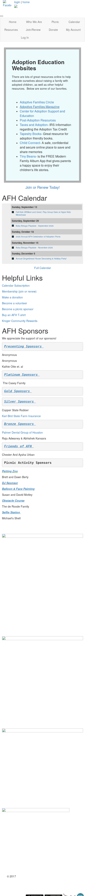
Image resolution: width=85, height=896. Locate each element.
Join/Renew (33, 30)
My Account (73, 30)
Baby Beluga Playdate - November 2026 (34, 247)
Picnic (55, 22)
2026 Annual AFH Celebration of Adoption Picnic (38, 236)
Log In (25, 37)
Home (12, 22)
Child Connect (30, 142)
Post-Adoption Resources (38, 120)
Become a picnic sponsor (17, 309)
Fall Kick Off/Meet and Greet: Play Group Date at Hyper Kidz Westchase (43, 213)
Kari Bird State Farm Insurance (21, 416)
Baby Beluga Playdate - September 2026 (35, 225)
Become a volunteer (14, 303)
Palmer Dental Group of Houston (22, 432)
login (17, 2)
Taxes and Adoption (34, 124)
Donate (53, 30)
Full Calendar (42, 268)
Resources (11, 30)
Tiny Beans (28, 156)
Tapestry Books (30, 133)
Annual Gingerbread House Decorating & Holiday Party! (41, 258)
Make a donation (12, 297)
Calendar (74, 22)
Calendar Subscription (16, 285)
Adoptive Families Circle (37, 102)
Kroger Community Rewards (19, 321)
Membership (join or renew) (19, 291)
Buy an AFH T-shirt (14, 315)
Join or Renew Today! (43, 187)
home (26, 2)
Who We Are (34, 22)
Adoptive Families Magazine (40, 106)
